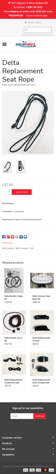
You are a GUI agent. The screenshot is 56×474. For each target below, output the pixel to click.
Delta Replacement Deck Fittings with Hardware (41, 381)
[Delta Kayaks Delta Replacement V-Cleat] (42, 322)
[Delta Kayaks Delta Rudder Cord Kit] (14, 322)
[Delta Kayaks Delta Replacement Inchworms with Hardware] (14, 364)
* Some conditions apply (37, 15)
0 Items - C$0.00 (34, 23)
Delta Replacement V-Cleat (41, 339)
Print (31, 248)
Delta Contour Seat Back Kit (41, 297)
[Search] (26, 30)
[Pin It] (12, 237)
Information (7, 203)
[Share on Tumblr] (21, 237)
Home (4, 85)
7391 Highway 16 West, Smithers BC (29, 3)
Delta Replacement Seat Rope (22, 85)
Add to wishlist (8, 248)
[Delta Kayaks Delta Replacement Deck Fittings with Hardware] (42, 364)
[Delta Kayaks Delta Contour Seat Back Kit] (42, 280)
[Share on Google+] (8, 237)
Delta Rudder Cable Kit (13, 297)
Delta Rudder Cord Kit (13, 339)
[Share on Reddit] (17, 237)
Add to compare (22, 248)
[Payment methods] (25, 470)
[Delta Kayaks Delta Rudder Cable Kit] (14, 280)
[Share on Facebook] (4, 237)
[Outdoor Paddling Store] (32, 44)
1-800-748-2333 (34, 7)
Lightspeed (48, 466)
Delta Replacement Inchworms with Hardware (13, 381)
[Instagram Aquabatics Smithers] (30, 425)
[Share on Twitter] (25, 237)
